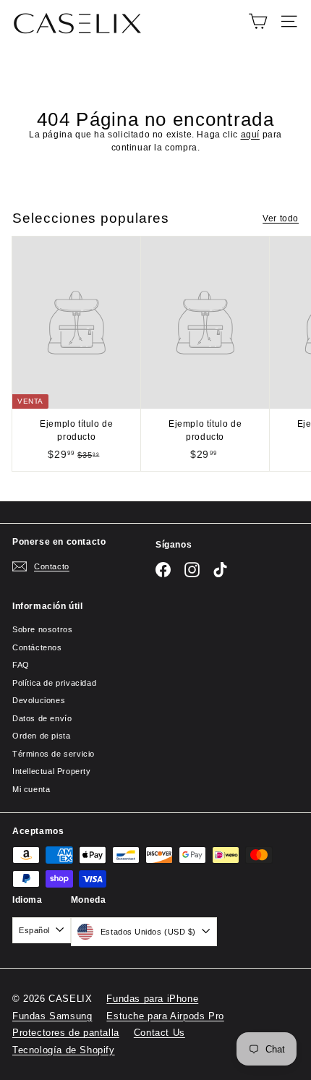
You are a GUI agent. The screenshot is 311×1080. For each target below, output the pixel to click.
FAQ (21, 664)
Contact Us (159, 1032)
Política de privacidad (54, 683)
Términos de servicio (53, 753)
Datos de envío (42, 718)
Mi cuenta (31, 789)
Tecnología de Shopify (63, 1050)
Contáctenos (37, 647)
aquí (250, 134)
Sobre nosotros (42, 629)
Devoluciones (38, 700)
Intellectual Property (51, 771)
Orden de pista (41, 735)
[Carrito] (258, 21)
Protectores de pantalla (65, 1032)
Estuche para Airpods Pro (164, 1016)
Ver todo (281, 218)
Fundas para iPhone (152, 998)
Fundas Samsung (52, 1016)
